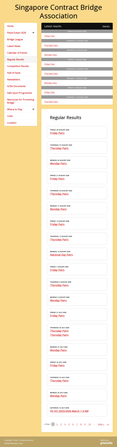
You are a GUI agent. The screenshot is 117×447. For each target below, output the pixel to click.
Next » (101, 424)
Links (10, 116)
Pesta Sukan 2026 (16, 32)
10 (89, 424)
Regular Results (15, 59)
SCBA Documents (16, 86)
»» (108, 424)
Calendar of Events (17, 52)
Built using (105, 441)
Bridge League (15, 39)
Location (11, 122)
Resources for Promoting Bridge (20, 101)
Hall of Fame (13, 72)
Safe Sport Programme (19, 92)
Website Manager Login (13, 443)
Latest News (13, 46)
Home (10, 26)
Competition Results (18, 66)
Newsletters (13, 79)
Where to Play (14, 109)
